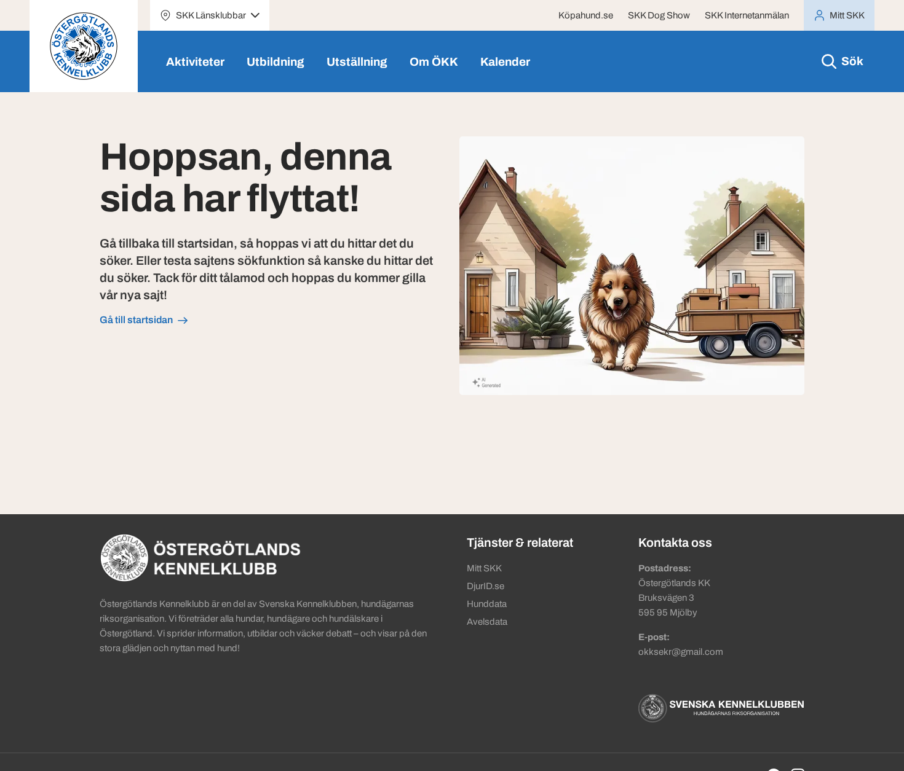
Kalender (505, 61)
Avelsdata (487, 622)
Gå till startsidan (136, 320)
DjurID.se (485, 586)
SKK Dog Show (659, 15)
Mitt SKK (484, 568)
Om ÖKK (434, 61)
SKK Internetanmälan (747, 15)
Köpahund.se (585, 15)
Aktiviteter (195, 61)
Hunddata (487, 604)
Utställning (357, 61)
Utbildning (275, 61)
